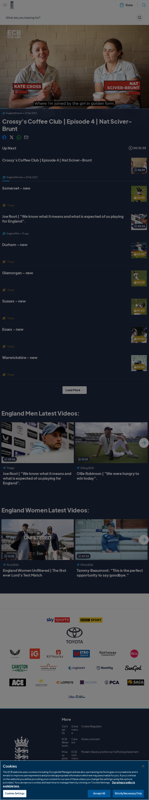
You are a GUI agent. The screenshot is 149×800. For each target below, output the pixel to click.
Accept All (99, 793)
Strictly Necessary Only (128, 793)
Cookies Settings (15, 793)
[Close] (143, 766)
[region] (74, 780)
